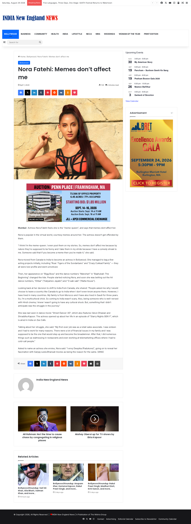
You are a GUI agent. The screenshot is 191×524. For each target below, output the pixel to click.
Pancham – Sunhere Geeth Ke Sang (151, 70)
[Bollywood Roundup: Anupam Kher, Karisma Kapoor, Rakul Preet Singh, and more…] (68, 472)
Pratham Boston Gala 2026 (147, 78)
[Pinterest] (47, 92)
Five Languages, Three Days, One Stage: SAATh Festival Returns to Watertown (77, 3)
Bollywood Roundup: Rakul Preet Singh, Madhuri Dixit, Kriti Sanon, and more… (101, 486)
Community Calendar (168, 519)
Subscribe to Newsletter (146, 519)
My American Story (143, 62)
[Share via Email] (91, 363)
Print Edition (151, 34)
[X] (27, 92)
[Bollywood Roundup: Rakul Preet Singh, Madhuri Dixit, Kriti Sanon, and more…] (103, 472)
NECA (89, 34)
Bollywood (10, 34)
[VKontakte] (61, 92)
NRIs (98, 34)
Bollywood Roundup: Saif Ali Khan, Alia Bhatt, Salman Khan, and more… (32, 491)
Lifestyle (77, 34)
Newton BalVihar (142, 86)
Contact (100, 519)
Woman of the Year (129, 34)
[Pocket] (74, 92)
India (65, 34)
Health (55, 34)
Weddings (109, 34)
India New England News (52, 379)
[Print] (97, 363)
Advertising (111, 519)
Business (25, 34)
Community (40, 34)
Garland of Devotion (144, 95)
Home (22, 56)
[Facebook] (21, 92)
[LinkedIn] (34, 92)
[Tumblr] (41, 92)
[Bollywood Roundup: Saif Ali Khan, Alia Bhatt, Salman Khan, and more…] (33, 474)
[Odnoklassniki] (68, 92)
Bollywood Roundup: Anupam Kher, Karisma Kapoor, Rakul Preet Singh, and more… (68, 486)
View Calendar (132, 101)
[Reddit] (54, 92)
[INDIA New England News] (30, 17)
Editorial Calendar (125, 519)
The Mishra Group (98, 514)
